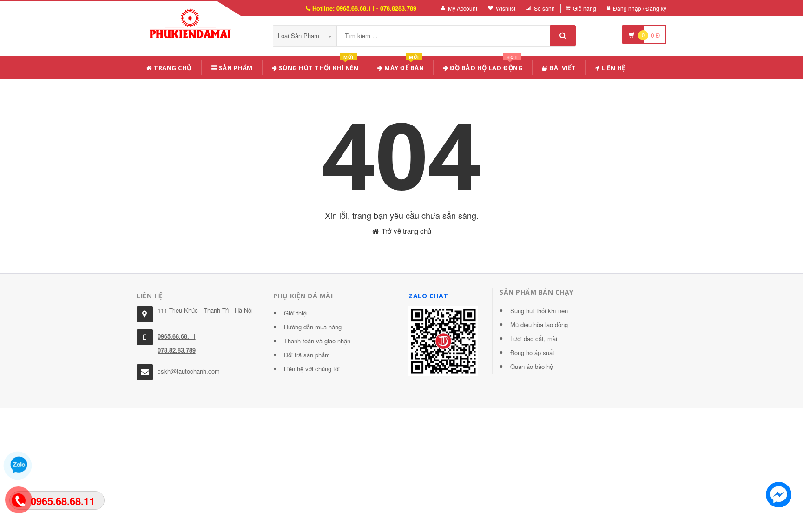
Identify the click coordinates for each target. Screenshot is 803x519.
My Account (462, 8)
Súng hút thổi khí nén (317, 66)
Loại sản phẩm (299, 35)
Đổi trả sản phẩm (307, 354)
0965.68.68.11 (177, 336)
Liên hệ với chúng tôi (312, 368)
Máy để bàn (403, 66)
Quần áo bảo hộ (531, 366)
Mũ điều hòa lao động (539, 324)
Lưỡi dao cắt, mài (533, 338)
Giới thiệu (296, 313)
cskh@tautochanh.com (189, 371)
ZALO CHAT (428, 295)
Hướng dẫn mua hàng (313, 326)
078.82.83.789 (177, 350)
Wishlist (505, 8)
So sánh (544, 8)
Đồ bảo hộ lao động (485, 66)
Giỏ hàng (584, 8)
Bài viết (562, 68)
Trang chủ (172, 68)
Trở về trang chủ (405, 231)
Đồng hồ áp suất (532, 352)
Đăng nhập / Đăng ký (639, 8)
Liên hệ (612, 68)
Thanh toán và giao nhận (317, 340)
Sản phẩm (235, 68)
